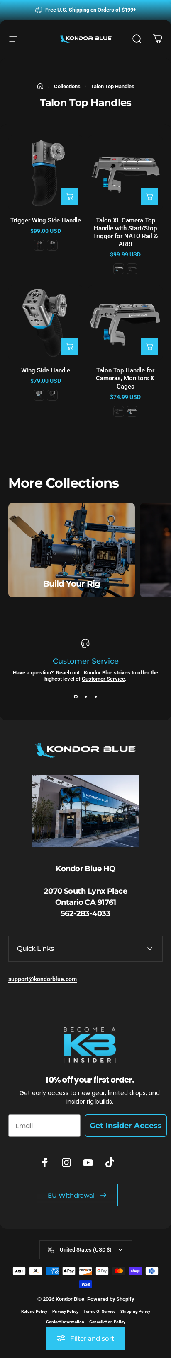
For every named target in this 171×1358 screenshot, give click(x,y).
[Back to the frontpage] (40, 86)
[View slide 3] (95, 697)
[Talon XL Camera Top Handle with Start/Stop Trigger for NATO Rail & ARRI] (125, 172)
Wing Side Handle (45, 370)
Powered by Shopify (110, 1299)
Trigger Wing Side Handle (45, 220)
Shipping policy (135, 1311)
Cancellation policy (107, 1321)
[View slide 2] (85, 697)
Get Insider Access (126, 1125)
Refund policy (34, 1311)
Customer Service (103, 679)
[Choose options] (69, 196)
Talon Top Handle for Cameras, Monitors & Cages (125, 378)
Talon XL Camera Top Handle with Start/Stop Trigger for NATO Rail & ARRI (125, 232)
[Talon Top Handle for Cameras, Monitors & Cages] (125, 322)
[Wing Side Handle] (45, 322)
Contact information (65, 1321)
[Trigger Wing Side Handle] (45, 172)
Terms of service (99, 1311)
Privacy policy (65, 1311)
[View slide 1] (76, 697)
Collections (67, 86)
